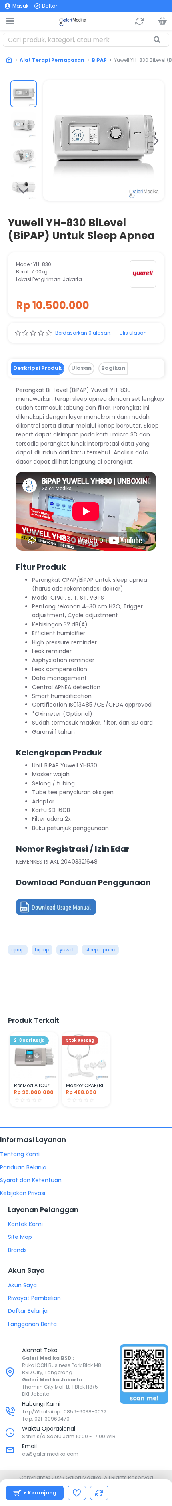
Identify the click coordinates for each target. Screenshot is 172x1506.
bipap (42, 949)
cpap (17, 949)
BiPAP (99, 60)
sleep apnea (100, 949)
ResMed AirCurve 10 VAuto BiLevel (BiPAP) (34, 1085)
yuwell (67, 949)
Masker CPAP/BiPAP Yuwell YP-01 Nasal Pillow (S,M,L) (86, 1085)
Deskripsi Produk (37, 368)
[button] (51, 141)
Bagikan (113, 368)
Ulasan (81, 368)
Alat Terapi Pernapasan (52, 60)
